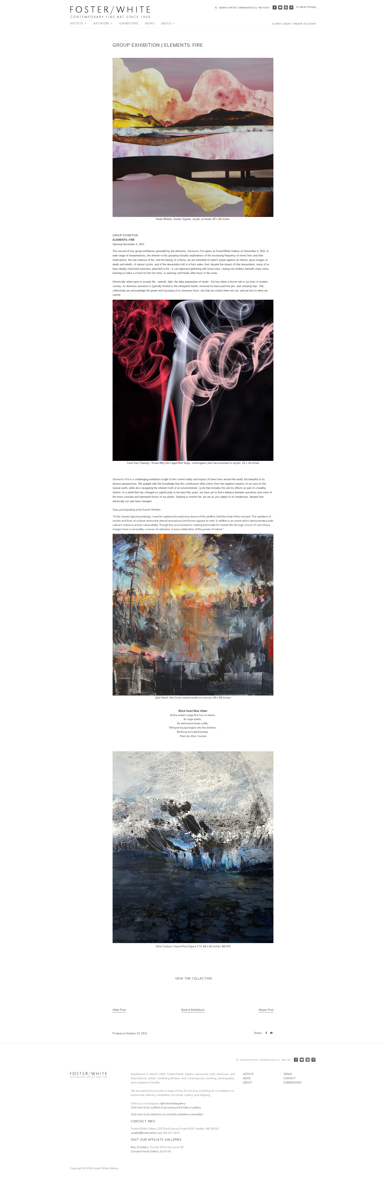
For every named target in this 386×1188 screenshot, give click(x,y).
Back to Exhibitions (192, 1009)
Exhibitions (129, 23)
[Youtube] (280, 7)
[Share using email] (271, 1033)
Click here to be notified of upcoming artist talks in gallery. (166, 1107)
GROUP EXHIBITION (125, 235)
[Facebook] (275, 7)
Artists (77, 23)
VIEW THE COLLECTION (193, 978)
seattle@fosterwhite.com (146, 1132)
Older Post (119, 1009)
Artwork (102, 23)
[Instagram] (286, 7)
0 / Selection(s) (306, 6)
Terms (287, 1074)
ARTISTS (248, 1074)
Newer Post (266, 1009)
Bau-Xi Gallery (140, 1147)
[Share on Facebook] (266, 1033)
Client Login (281, 23)
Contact (289, 1078)
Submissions (292, 1082)
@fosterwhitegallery (173, 1103)
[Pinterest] (291, 7)
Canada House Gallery (145, 1151)
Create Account (304, 23)
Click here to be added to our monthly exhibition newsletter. (167, 1114)
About (167, 23)
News (150, 23)
